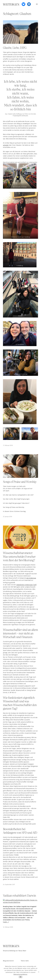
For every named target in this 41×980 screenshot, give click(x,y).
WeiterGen (11, 4)
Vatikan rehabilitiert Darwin (19, 895)
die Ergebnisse (31, 578)
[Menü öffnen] (37, 4)
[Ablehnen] (39, 972)
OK (20, 977)
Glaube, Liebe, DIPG (14, 47)
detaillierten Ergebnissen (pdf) (26, 585)
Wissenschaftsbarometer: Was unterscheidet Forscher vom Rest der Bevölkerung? (19, 556)
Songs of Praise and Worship (19, 481)
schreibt (5, 145)
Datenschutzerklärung (20, 974)
